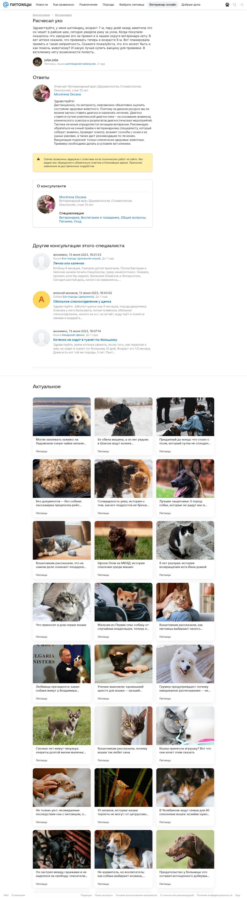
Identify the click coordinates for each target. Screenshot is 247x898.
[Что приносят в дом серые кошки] (62, 612)
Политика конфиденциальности (214, 895)
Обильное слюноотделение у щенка (82, 301)
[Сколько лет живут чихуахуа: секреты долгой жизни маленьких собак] (62, 735)
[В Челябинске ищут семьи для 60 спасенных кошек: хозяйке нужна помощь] (185, 797)
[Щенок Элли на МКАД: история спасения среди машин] (123, 550)
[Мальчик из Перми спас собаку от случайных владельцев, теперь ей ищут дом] (123, 612)
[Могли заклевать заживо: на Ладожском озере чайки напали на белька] (62, 426)
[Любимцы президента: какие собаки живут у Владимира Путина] (62, 674)
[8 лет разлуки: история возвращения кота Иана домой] (185, 550)
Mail (6, 895)
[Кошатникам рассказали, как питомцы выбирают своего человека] (185, 612)
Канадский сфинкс (73, 334)
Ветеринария (63, 14)
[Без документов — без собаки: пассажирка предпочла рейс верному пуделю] (62, 488)
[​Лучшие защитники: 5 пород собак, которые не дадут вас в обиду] (185, 488)
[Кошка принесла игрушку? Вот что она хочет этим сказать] (185, 735)
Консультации (41, 14)
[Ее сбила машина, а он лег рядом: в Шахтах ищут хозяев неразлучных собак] (123, 426)
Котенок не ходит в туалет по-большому (85, 340)
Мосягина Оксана (67, 94)
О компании (18, 895)
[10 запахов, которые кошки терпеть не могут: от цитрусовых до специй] (123, 797)
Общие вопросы (133, 217)
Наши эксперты (104, 895)
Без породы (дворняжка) (78, 296)
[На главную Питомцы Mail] (19, 4)
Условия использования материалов (136, 895)
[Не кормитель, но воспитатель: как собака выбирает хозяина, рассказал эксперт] (123, 859)
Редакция (86, 895)
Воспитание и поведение (100, 217)
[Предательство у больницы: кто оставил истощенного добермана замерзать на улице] (185, 859)
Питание (65, 221)
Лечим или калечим (68, 263)
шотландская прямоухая (80, 63)
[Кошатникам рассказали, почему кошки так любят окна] (123, 735)
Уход (77, 221)
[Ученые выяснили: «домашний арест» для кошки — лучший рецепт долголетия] (123, 674)
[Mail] (5, 4)
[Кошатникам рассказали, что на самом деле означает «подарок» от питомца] (62, 550)
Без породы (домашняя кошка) (81, 258)
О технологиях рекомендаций (177, 895)
